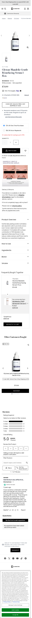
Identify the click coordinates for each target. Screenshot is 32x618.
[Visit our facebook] (5, 558)
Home (4, 18)
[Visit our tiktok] (21, 558)
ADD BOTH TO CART (12, 324)
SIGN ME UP (15, 550)
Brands (10, 18)
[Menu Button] (2, 8)
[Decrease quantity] (4, 142)
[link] (25, 8)
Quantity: (5, 138)
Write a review (6, 83)
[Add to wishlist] (25, 150)
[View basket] (28, 8)
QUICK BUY (16, 391)
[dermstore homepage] (15, 9)
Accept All (15, 615)
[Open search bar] (5, 8)
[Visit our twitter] (9, 558)
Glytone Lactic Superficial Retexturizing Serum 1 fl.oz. (16, 374)
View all (26, 95)
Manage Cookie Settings (15, 605)
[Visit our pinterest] (26, 558)
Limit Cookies (15, 610)
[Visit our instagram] (13, 558)
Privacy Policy (6, 602)
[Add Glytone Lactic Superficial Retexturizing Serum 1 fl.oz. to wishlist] (29, 345)
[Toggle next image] (29, 35)
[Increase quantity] (16, 142)
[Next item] (27, 368)
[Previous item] (3, 368)
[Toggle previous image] (1, 35)
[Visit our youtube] (17, 558)
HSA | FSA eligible (10, 91)
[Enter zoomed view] (27, 47)
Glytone (16, 18)
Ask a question (17, 83)
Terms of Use (16, 602)
